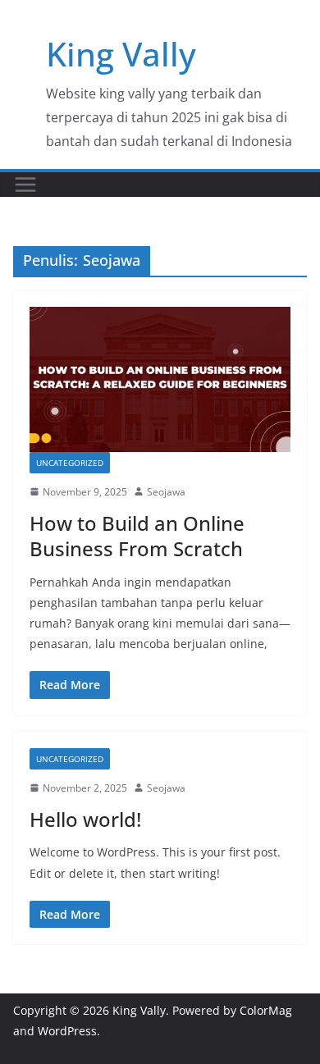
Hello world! (85, 819)
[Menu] (25, 184)
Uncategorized (69, 462)
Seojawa (166, 492)
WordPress (67, 1031)
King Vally (121, 53)
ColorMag (266, 1010)
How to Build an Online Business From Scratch (137, 535)
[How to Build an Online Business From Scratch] (160, 379)
